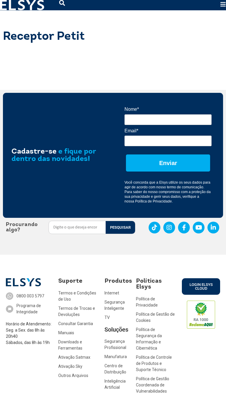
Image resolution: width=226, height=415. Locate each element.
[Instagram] (169, 227)
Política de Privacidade (153, 201)
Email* (131, 130)
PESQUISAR (120, 227)
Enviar (168, 163)
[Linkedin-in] (213, 227)
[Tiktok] (154, 227)
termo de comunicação (185, 187)
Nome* (131, 109)
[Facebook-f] (184, 227)
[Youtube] (199, 227)
